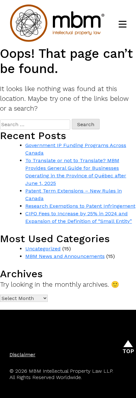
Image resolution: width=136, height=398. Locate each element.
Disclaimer (22, 355)
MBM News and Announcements (65, 256)
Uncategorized (43, 249)
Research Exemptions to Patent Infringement (80, 206)
